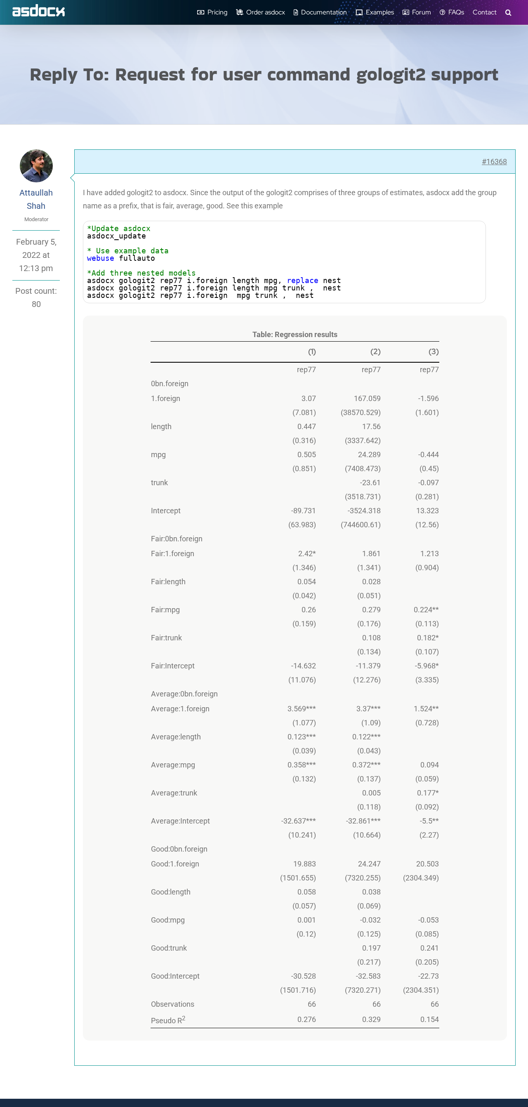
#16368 (494, 161)
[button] (508, 12)
